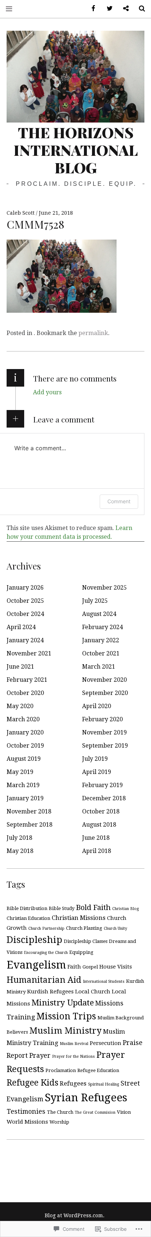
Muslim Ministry (65, 1031)
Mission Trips (66, 1016)
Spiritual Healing (103, 1084)
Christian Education (28, 918)
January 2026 (25, 587)
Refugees (73, 1083)
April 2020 (96, 706)
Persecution (105, 1043)
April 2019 (96, 771)
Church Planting (84, 928)
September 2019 (105, 745)
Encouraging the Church (46, 952)
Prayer (40, 1055)
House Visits (115, 966)
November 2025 (104, 587)
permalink (93, 333)
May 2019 (20, 771)
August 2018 (99, 824)
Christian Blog (125, 908)
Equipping (81, 952)
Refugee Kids (32, 1082)
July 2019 (95, 758)
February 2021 (27, 679)
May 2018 (20, 850)
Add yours (47, 392)
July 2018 (19, 837)
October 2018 (100, 811)
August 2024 (99, 613)
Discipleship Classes (85, 941)
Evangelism (36, 965)
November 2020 (104, 679)
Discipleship (34, 940)
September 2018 (29, 824)
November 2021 (29, 653)
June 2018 (96, 837)
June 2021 (20, 666)
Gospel (90, 967)
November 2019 (104, 732)
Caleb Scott (21, 213)
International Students (104, 981)
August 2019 (24, 758)
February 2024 (102, 627)
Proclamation (60, 1070)
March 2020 (23, 719)
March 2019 (23, 785)
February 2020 (102, 719)
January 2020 (25, 732)
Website (123, 8)
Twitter (107, 8)
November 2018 (29, 811)
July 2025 (95, 600)
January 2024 (25, 640)
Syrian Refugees (86, 1097)
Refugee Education (98, 1070)
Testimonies (26, 1111)
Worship (59, 1122)
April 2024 (21, 627)
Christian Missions (79, 917)
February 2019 (102, 785)
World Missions (27, 1121)
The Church (60, 1112)
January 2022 (100, 640)
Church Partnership (46, 928)
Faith (74, 966)
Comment (118, 501)
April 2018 (96, 850)
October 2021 (100, 653)
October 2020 (25, 692)
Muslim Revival (74, 1043)
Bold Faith (93, 907)
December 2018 (104, 798)
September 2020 (105, 692)
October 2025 (25, 600)
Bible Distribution (27, 908)
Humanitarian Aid (44, 980)
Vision (124, 1112)
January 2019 (25, 798)
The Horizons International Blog (76, 150)
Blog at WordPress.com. (74, 1215)
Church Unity (115, 928)
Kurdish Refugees (50, 991)
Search (139, 8)
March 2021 (98, 666)
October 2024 (25, 613)
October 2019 (25, 745)
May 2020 (20, 706)
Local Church (92, 991)
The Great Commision (95, 1112)
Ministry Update (63, 1002)
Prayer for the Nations (73, 1056)
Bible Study (61, 908)
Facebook (91, 8)
